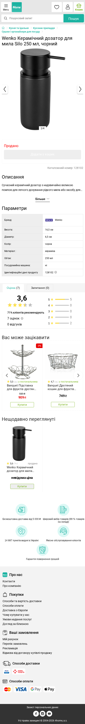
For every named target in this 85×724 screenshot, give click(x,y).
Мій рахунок (10, 639)
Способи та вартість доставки (22, 601)
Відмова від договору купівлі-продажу (27, 652)
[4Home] (4, 28)
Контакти (9, 581)
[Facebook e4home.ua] (36, 715)
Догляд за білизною (15, 624)
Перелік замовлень (15, 643)
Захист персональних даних (42, 707)
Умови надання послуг (17, 619)
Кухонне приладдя (44, 28)
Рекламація (10, 648)
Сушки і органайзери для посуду (21, 31)
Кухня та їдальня (19, 28)
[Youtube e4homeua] (49, 715)
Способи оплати (13, 605)
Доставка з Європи (15, 610)
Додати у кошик (43, 154)
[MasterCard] (7, 689)
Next (78, 375)
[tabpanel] (42, 89)
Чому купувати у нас (16, 614)
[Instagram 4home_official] (43, 715)
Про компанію (12, 585)
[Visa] (21, 689)
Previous (7, 375)
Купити (22, 404)
